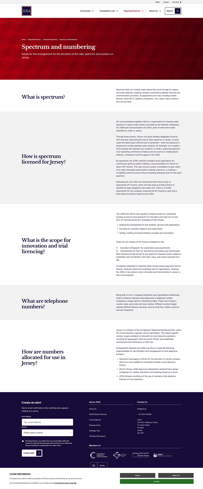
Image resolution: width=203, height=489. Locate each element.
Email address (26, 416)
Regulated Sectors (132, 11)
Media (158, 2)
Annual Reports (95, 420)
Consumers (85, 11)
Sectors (24, 427)
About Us (153, 11)
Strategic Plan (94, 431)
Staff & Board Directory (98, 414)
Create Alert (28, 453)
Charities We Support (97, 436)
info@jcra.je (141, 409)
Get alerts (175, 2)
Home (24, 39)
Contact (166, 2)
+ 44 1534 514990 (144, 414)
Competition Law (107, 11)
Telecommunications (50, 39)
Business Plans (94, 425)
